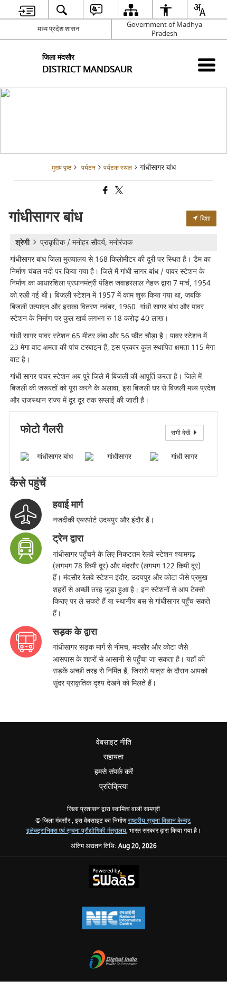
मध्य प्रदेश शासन (58, 29)
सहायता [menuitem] (113, 757)
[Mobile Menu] (206, 64)
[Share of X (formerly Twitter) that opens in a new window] (118, 191)
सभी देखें (181, 432)
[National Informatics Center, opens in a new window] (113, 919)
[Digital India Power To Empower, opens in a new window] (113, 961)
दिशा (204, 218)
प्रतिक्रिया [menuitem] (113, 786)
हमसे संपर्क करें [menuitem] (113, 771)
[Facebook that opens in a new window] (104, 191)
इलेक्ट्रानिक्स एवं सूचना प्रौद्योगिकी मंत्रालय (76, 830)
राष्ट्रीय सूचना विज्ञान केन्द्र (159, 820)
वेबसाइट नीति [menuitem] (113, 742)
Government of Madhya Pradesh (164, 29)
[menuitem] (27, 10)
